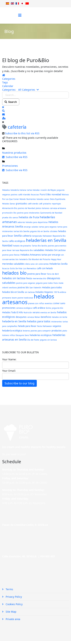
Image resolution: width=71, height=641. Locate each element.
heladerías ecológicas (41, 335)
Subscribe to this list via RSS (22, 133)
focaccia (5, 268)
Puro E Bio (45, 194)
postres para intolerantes (28, 212)
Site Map (10, 611)
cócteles (53, 231)
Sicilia (48, 308)
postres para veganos (25, 283)
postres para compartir (41, 330)
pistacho (47, 203)
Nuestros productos (14, 152)
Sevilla (18, 235)
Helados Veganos (44, 292)
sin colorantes (42, 263)
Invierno (26, 330)
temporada (37, 236)
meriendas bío (39, 278)
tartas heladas (33, 190)
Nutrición (28, 312)
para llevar (7, 250)
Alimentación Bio (9, 208)
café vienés (33, 203)
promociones (8, 307)
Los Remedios (29, 268)
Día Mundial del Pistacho (39, 259)
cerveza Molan (33, 317)
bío (10, 217)
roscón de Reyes (48, 190)
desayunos (21, 316)
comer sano (59, 303)
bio (17, 259)
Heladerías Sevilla (58, 263)
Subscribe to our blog (19, 383)
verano (36, 312)
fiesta (29, 278)
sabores (21, 222)
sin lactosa (30, 292)
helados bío (14, 273)
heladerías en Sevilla (46, 240)
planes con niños (36, 303)
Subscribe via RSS (15, 157)
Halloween (47, 236)
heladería (23, 259)
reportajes (56, 203)
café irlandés (24, 194)
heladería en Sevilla (14, 321)
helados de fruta (29, 217)
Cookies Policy (14, 604)
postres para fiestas (11, 255)
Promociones (10, 165)
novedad (56, 194)
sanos (15, 217)
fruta (56, 283)
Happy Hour (56, 259)
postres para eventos (57, 245)
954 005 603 (47, 556)
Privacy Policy (13, 596)
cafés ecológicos (17, 241)
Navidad (7, 245)
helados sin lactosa (13, 278)
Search (12, 101)
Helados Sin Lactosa (55, 250)
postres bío (23, 287)
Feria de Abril (53, 274)
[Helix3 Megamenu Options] (19, 15)
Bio (14, 212)
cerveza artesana (58, 208)
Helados (6, 190)
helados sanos (43, 199)
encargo (27, 226)
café (40, 203)
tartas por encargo (51, 254)
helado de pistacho (22, 245)
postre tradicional (25, 297)
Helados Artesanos (30, 254)
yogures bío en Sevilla (39, 231)
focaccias (35, 194)
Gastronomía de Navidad (51, 212)
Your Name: (9, 359)
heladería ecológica (12, 330)
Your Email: (9, 370)
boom (14, 297)
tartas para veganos (48, 226)
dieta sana (30, 264)
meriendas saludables (13, 263)
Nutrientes (31, 199)
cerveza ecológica (24, 308)
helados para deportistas (37, 222)
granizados (21, 203)
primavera (6, 297)
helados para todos (38, 321)
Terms (9, 589)
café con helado (45, 268)
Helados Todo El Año (12, 312)
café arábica (39, 307)
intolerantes (56, 321)
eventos (48, 303)
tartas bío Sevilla (21, 231)
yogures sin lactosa (48, 340)
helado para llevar (27, 326)
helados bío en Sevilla (13, 292)
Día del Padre (33, 340)
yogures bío (57, 307)
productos (57, 330)
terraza (15, 250)
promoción (7, 212)
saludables (38, 250)
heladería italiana (18, 190)
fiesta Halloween (44, 326)
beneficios (46, 316)
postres (14, 194)
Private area (12, 619)
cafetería (26, 235)
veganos (57, 326)
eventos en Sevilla (48, 312)
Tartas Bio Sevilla (39, 245)
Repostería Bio (26, 250)
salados (34, 226)
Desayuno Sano (22, 335)
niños (12, 335)
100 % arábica (60, 292)
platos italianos (42, 208)
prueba (5, 217)
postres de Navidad (26, 208)
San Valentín (35, 287)
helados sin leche (59, 317)
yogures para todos (44, 283)
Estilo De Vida (16, 268)
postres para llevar (36, 273)
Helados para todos (52, 287)
